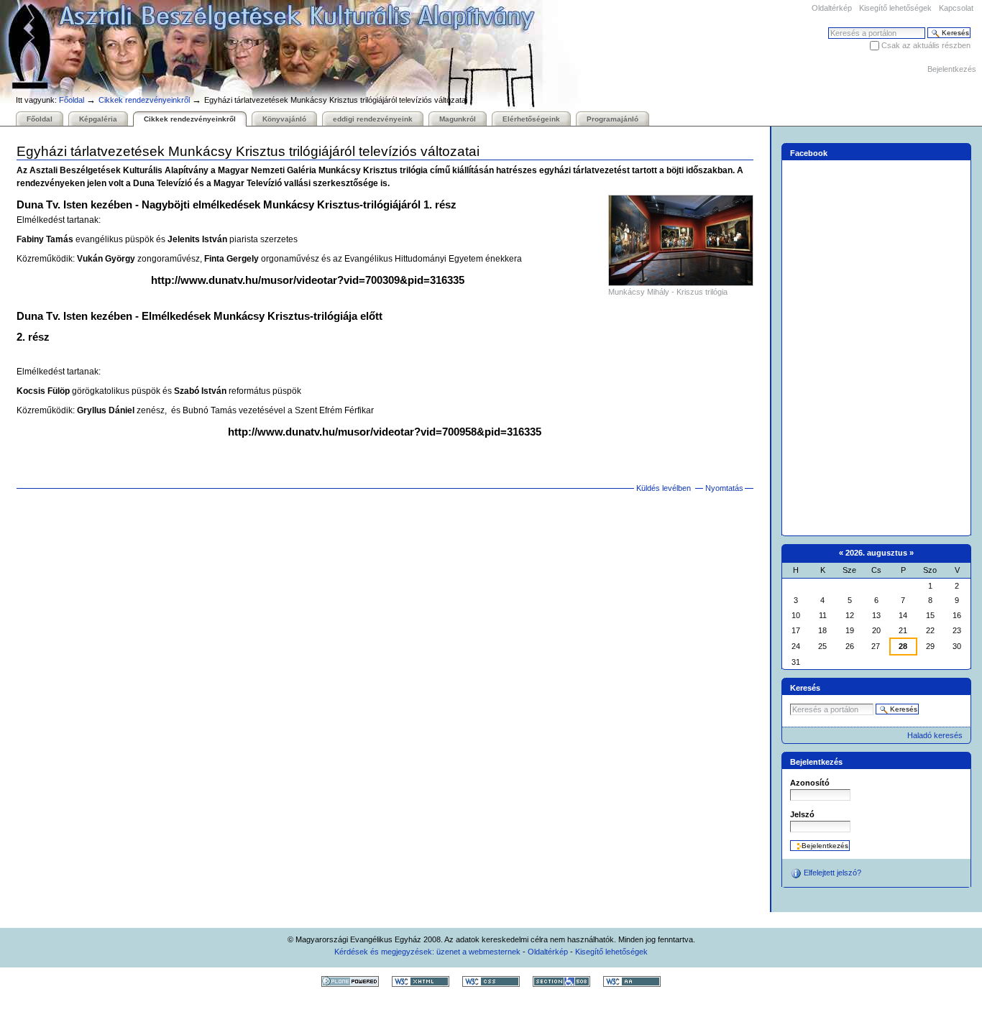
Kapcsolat (956, 8)
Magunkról (457, 119)
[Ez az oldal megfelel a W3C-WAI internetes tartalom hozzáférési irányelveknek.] (632, 981)
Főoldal (71, 100)
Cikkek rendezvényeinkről (144, 100)
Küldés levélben (663, 488)
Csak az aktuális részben (925, 45)
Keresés (805, 688)
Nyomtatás (724, 488)
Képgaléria (98, 119)
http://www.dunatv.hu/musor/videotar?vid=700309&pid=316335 (307, 280)
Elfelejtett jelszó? (831, 872)
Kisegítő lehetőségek (895, 8)
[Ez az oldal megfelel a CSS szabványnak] (491, 981)
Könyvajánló (284, 119)
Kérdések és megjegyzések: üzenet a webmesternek (427, 951)
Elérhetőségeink (531, 119)
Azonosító (810, 782)
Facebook (808, 153)
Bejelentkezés (951, 69)
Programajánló (612, 119)
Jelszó (802, 814)
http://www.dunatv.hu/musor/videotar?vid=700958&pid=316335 (384, 432)
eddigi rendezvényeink (373, 119)
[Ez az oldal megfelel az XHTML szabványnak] (420, 981)
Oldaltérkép (832, 8)
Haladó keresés (935, 735)
